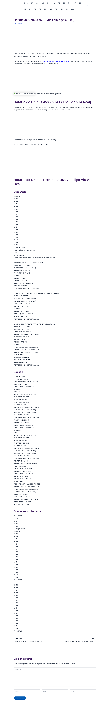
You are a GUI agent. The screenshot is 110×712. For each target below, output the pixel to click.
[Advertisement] (55, 40)
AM (61, 9)
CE (25, 9)
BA (30, 9)
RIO (43, 3)
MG (37, 3)
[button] (87, 6)
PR (54, 3)
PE (40, 9)
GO (80, 3)
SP (32, 3)
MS (69, 3)
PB (35, 9)
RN (45, 9)
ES (48, 3)
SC (64, 3)
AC (56, 9)
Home (26, 3)
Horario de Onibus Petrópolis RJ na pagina (55, 61)
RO (51, 9)
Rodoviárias (70, 9)
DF (75, 3)
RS (59, 3)
